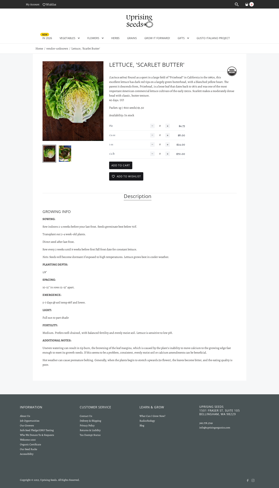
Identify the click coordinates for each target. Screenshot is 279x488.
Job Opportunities (29, 421)
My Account (32, 4)
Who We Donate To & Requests (37, 435)
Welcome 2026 (27, 440)
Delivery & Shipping (90, 421)
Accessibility (26, 454)
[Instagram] (255, 480)
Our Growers (27, 425)
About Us (25, 416)
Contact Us (86, 416)
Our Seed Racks (28, 449)
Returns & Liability (90, 430)
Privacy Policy (87, 425)
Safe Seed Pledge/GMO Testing (37, 430)
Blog (142, 425)
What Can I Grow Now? (152, 416)
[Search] (236, 4)
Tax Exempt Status (90, 435)
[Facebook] (248, 480)
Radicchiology (147, 421)
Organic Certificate (30, 444)
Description (137, 196)
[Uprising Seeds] (139, 20)
